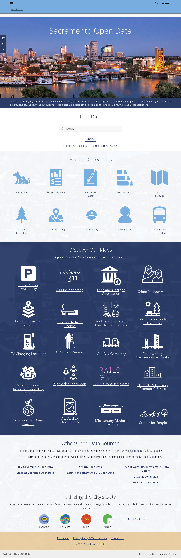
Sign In (165, 2)
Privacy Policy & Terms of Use (90, 538)
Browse (91, 138)
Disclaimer (63, 538)
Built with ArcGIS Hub (16, 554)
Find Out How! (138, 519)
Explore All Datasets (75, 145)
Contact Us (117, 538)
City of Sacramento (94, 544)
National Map (147, 456)
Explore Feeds (146, 554)
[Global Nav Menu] (11, 2)
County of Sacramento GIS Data (136, 450)
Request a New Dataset (104, 145)
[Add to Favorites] (3, 38)
